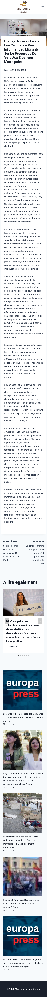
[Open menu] (42, 7)
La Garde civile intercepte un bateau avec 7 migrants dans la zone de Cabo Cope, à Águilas (23, 717)
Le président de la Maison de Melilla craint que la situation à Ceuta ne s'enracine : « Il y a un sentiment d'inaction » (20, 842)
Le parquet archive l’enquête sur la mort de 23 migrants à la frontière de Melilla (35, 553)
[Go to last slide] (7, 621)
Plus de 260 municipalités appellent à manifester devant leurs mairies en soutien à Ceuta (21, 903)
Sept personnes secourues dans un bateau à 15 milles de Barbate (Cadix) (11, 551)
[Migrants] (23, 7)
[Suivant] (40, 621)
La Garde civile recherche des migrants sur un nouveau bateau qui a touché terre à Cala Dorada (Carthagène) (23, 963)
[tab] (18, 655)
